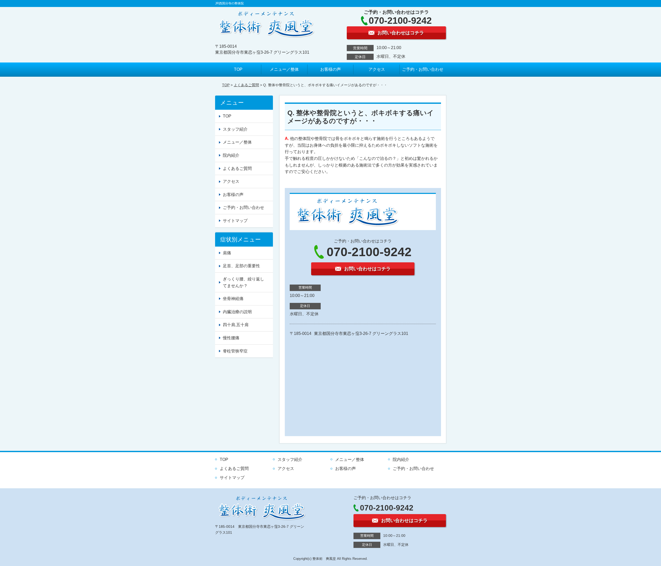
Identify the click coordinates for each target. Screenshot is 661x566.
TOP (238, 69)
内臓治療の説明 (237, 312)
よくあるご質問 (246, 85)
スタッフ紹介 (235, 129)
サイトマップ (235, 220)
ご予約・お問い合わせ (422, 69)
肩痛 (227, 253)
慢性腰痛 (231, 338)
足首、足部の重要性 (241, 266)
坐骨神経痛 (233, 298)
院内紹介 (231, 155)
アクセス (376, 69)
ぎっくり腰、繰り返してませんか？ (243, 282)
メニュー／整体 (284, 69)
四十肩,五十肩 (236, 325)
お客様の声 (330, 69)
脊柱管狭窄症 (235, 351)
